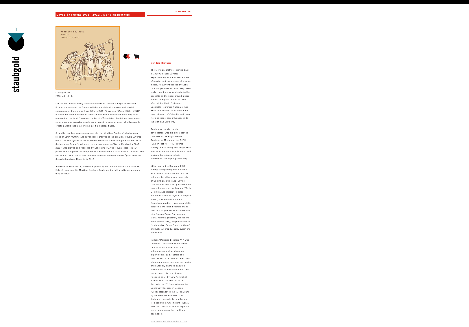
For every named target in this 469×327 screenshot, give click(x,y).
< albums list (184, 11)
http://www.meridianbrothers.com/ (169, 321)
